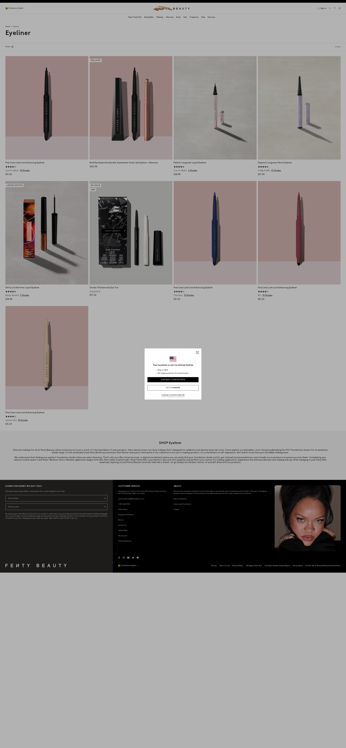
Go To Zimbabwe (173, 387)
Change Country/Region (173, 395)
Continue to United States (173, 379)
